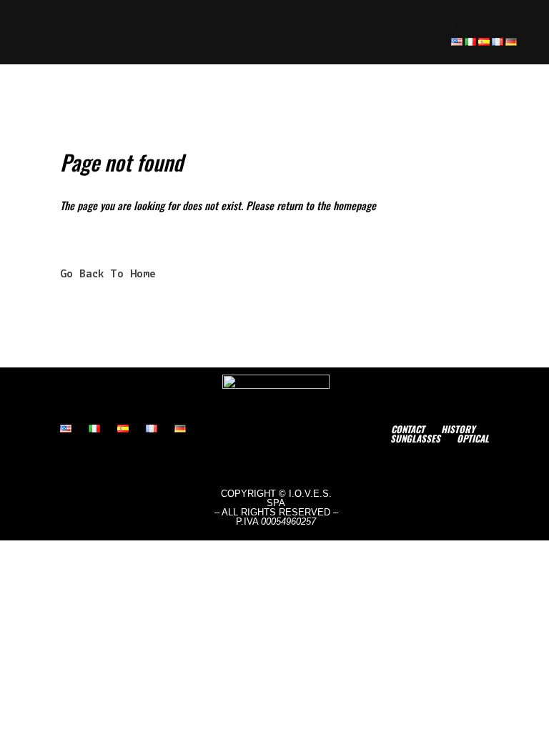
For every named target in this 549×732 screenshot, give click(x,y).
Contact (408, 429)
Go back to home (108, 274)
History (458, 429)
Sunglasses (415, 438)
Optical (473, 438)
